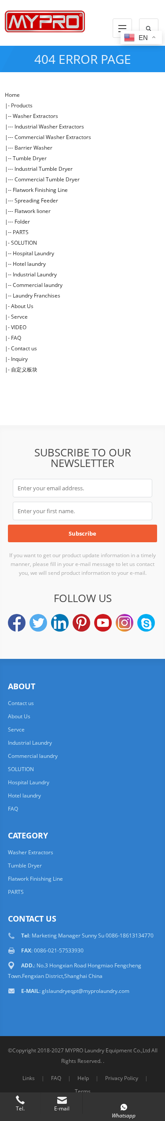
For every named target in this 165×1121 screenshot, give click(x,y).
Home (12, 95)
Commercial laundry (37, 285)
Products (22, 105)
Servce (19, 316)
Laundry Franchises (36, 295)
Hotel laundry (29, 264)
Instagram (124, 623)
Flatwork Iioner (33, 211)
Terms (83, 1091)
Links (28, 1078)
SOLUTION (24, 242)
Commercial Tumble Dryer (47, 179)
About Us (22, 306)
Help (83, 1078)
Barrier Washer (33, 147)
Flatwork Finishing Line (40, 190)
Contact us (24, 348)
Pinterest (81, 623)
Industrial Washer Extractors (49, 126)
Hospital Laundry (33, 253)
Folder (22, 221)
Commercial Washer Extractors (53, 137)
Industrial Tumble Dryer (44, 169)
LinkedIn (60, 623)
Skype (146, 623)
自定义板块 (24, 369)
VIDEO (18, 327)
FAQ (16, 338)
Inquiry (19, 359)
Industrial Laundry (35, 274)
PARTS (21, 232)
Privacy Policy (121, 1078)
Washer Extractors (35, 116)
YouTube (103, 623)
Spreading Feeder (36, 200)
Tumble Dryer (30, 158)
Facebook (17, 623)
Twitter (38, 623)
